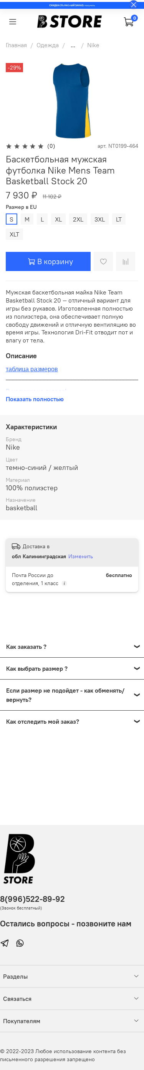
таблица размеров (32, 369)
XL (58, 219)
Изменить (80, 556)
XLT (14, 234)
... (73, 44)
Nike (93, 45)
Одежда (47, 45)
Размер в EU (21, 207)
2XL (78, 219)
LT (119, 219)
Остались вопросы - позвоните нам (65, 923)
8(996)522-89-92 (32, 899)
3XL (99, 219)
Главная (16, 45)
